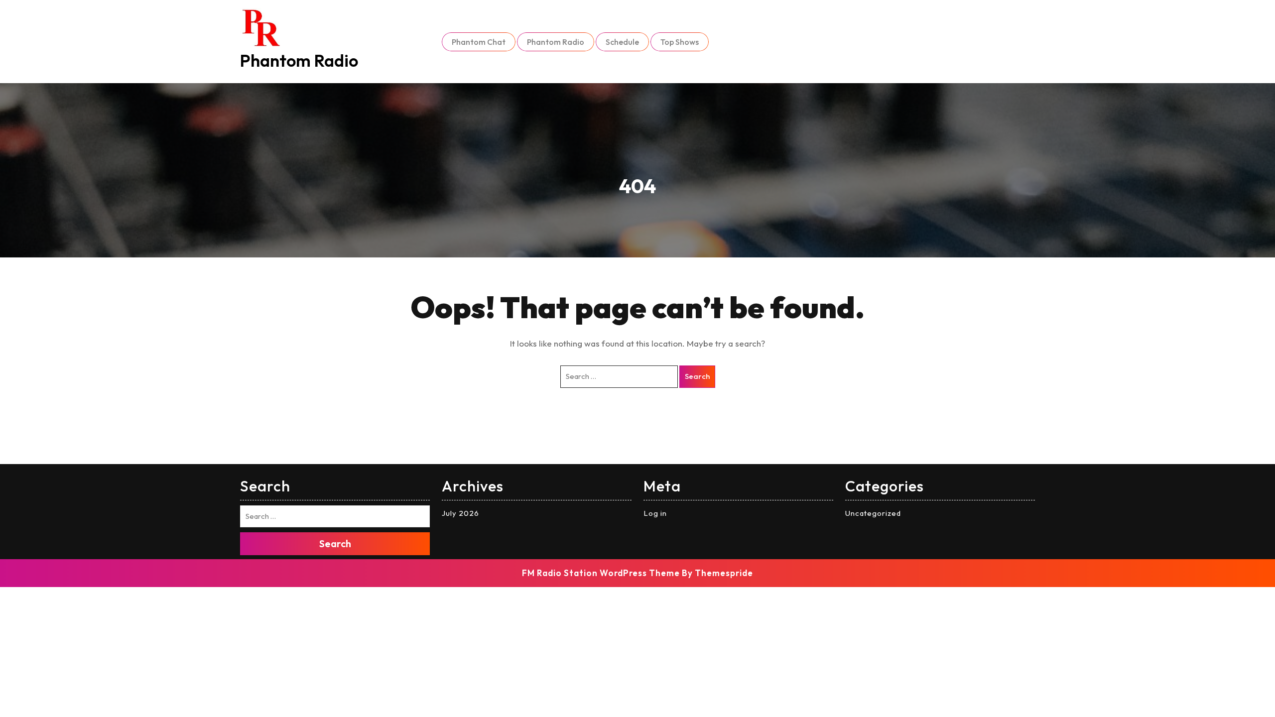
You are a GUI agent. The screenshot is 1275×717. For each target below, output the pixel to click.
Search (697, 376)
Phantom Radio (299, 60)
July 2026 (460, 513)
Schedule (622, 42)
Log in (655, 513)
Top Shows (679, 42)
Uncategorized (873, 513)
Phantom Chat (479, 42)
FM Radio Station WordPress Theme (601, 573)
